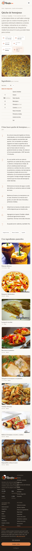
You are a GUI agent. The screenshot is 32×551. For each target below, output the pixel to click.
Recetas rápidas (21, 507)
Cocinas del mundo (6, 503)
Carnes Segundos (21, 494)
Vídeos (18, 526)
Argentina (4, 509)
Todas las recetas (21, 505)
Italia (3, 513)
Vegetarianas (8, 8)
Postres (19, 478)
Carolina (10, 16)
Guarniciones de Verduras (23, 484)
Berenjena (15, 101)
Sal (13, 120)
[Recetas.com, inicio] (7, 3)
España (23, 232)
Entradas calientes (21, 480)
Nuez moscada (17, 111)
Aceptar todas (16, 544)
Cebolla (15, 107)
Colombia (4, 520)
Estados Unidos (6, 523)
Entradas (19, 491)
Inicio (3, 8)
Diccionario (20, 523)
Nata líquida (16, 98)
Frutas (18, 487)
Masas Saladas (15, 232)
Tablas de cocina (21, 521)
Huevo (14, 95)
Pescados (19, 496)
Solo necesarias (16, 540)
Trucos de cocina (21, 516)
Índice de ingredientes (22, 509)
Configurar (16, 548)
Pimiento (15, 104)
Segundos (19, 482)
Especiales (19, 514)
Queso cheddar (17, 91)
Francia (3, 516)
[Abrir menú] (28, 3)
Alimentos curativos (22, 519)
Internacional (5, 507)
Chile (3, 525)
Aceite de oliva (17, 117)
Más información (20, 536)
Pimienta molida (17, 114)
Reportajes (19, 512)
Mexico (3, 518)
